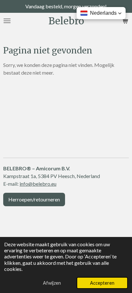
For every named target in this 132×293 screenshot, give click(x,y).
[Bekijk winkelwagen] (125, 21)
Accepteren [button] (102, 283)
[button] (101, 13)
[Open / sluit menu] (7, 21)
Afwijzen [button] (52, 283)
